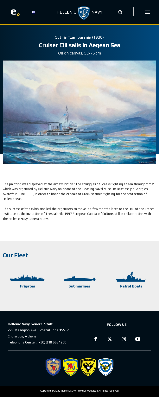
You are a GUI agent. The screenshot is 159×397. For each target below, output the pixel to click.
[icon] (147, 12)
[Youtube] (138, 340)
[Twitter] (110, 340)
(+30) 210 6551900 (51, 342)
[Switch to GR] (33, 12)
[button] (120, 12)
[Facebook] (96, 340)
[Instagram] (124, 340)
